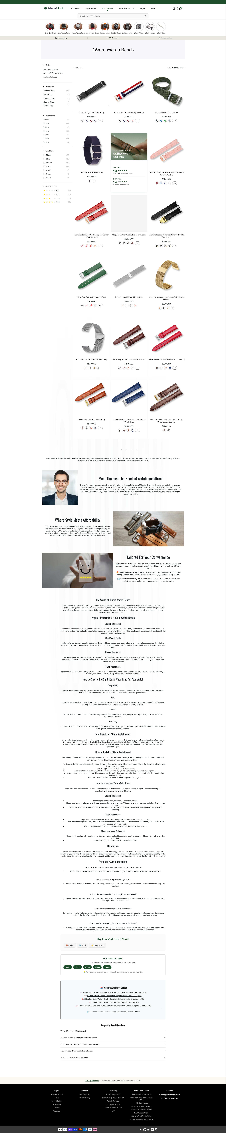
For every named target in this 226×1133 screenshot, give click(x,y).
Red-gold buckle (86, 245)
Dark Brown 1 (123, 368)
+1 (100, 305)
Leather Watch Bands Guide (141, 1110)
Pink (86, 305)
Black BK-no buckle (157, 245)
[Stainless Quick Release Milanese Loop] (91, 338)
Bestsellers (75, 8)
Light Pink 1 (165, 368)
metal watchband (97, 819)
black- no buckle (119, 243)
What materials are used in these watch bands (113, 1044)
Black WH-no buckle (161, 245)
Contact (56, 1108)
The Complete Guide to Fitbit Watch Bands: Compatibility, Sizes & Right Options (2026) (115, 1005)
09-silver (95, 120)
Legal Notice (56, 1104)
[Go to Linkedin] (152, 1130)
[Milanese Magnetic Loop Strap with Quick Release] (166, 276)
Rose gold (160, 308)
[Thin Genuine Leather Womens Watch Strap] (166, 338)
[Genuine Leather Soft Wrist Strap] (91, 398)
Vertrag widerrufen (92, 1081)
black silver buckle (93, 180)
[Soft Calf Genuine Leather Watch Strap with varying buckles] (166, 398)
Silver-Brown (164, 430)
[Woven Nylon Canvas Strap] (166, 91)
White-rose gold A (169, 183)
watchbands (140, 610)
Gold (127, 305)
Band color (49, 151)
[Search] (145, 16)
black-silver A (123, 243)
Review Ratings (51, 186)
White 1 (132, 368)
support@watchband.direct (169, 1095)
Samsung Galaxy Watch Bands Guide (141, 1099)
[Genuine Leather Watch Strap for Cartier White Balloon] (91, 213)
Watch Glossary (113, 1101)
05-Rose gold (123, 120)
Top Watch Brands (113, 1104)
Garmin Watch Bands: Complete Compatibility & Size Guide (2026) (114, 995)
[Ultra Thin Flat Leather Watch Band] (91, 276)
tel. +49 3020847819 (169, 1098)
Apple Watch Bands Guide (141, 1094)
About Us (56, 1111)
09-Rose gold (132, 120)
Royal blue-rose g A (165, 183)
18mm (67, 967)
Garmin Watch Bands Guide (141, 1106)
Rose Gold (135, 305)
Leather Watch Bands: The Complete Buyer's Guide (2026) (115, 1002)
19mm (77, 967)
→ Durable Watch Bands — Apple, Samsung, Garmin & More (114, 1012)
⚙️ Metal (82, 945)
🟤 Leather (70, 945)
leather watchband (83, 803)
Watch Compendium (113, 1094)
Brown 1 (128, 368)
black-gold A (128, 243)
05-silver (86, 120)
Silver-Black (168, 430)
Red (90, 305)
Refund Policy (57, 1101)
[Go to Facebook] (141, 1130)
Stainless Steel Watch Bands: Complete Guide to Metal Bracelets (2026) (114, 999)
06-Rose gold (128, 120)
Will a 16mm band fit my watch (113, 1031)
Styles (142, 8)
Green (165, 120)
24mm (107, 967)
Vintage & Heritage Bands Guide (141, 1119)
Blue (161, 120)
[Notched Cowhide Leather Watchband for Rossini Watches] (166, 151)
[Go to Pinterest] (156, 1130)
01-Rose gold (119, 120)
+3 (137, 368)
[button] (176, 67)
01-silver (82, 120)
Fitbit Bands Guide (141, 1103)
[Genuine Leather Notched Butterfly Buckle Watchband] (166, 213)
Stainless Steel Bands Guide (141, 1116)
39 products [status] (78, 67)
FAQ (113, 1111)
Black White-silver (165, 245)
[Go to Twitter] (148, 1130)
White (169, 120)
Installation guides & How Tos (113, 1098)
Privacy (56, 1098)
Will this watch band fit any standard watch (113, 1037)
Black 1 (119, 368)
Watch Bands (107, 8)
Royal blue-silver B (161, 183)
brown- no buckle (132, 243)
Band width (50, 115)
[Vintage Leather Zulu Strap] (91, 151)
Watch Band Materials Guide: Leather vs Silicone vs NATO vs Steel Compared (115, 992)
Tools (153, 8)
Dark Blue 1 (95, 427)
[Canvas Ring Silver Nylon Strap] (91, 91)
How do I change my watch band (113, 1057)
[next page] (136, 449)
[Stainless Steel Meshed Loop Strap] (129, 276)
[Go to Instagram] (144, 1130)
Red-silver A (157, 183)
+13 (175, 183)
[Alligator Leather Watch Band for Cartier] (129, 213)
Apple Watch (90, 8)
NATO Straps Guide (141, 1113)
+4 (137, 243)
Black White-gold (169, 245)
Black (157, 120)
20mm (87, 967)
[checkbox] (57, 69)
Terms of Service (57, 1094)
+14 (100, 245)
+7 (137, 430)
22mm (97, 967)
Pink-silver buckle (95, 245)
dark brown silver (89, 180)
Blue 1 (169, 368)
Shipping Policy (84, 1094)
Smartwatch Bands (126, 8)
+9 (175, 121)
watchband (118, 631)
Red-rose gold (90, 245)
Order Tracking (84, 1098)
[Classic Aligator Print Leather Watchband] (129, 338)
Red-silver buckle (82, 245)
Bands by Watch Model (113, 1108)
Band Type (49, 87)
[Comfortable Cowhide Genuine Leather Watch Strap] (129, 398)
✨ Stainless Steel (97, 945)
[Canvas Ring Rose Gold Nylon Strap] (129, 91)
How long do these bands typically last (113, 1050)
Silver (131, 305)
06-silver (90, 120)
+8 (100, 121)
